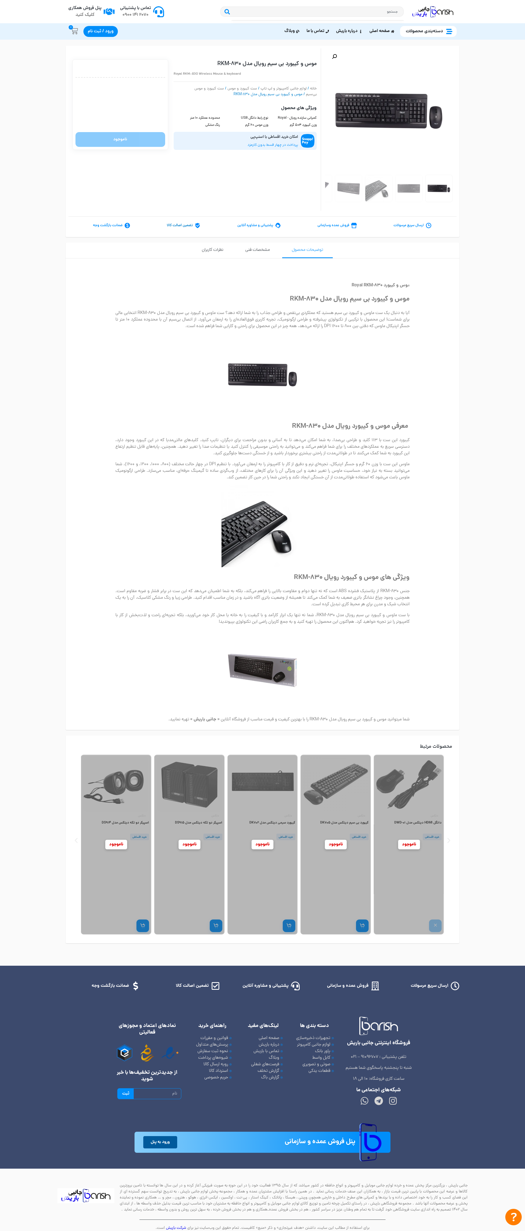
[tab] (307, 250)
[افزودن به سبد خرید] (435, 925)
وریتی (142, 816)
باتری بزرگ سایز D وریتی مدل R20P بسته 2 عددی (116, 825)
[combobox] (318, 12)
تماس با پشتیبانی (135, 8)
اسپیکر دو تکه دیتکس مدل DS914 (198, 822)
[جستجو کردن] (226, 12)
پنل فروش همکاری (84, 8)
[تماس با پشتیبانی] (158, 11)
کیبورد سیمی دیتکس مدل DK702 (345, 822)
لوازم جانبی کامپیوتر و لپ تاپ (284, 89)
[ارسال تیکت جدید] (513, 1218)
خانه (313, 89)
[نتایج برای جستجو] (318, 20)
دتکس (434, 816)
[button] (334, 57)
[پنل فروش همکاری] (109, 11)
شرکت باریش (176, 1228)
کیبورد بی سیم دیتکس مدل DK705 (417, 822)
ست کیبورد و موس (242, 89)
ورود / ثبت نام (100, 31)
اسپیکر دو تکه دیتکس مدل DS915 (271, 822)
